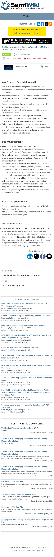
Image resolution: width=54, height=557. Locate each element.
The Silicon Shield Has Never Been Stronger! (19, 494)
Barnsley (14, 318)
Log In (32, 24)
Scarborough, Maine (24, 54)
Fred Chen (14, 340)
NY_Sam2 (11, 330)
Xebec (13, 370)
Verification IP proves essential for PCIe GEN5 (19, 428)
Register (23, 24)
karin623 (11, 310)
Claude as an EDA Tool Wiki (12, 482)
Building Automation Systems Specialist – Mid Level (26, 47)
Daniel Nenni (15, 308)
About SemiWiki (37, 550)
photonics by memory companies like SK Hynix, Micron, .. (24, 326)
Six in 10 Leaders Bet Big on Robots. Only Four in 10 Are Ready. (26, 316)
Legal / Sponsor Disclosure (20, 550)
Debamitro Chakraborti (32, 514)
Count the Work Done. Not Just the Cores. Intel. (20, 348)
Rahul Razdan (34, 445)
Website (47, 66)
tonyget (11, 360)
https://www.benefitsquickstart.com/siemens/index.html (29, 234)
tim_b (13, 397)
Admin (6, 49)
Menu (28, 16)
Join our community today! (27, 33)
